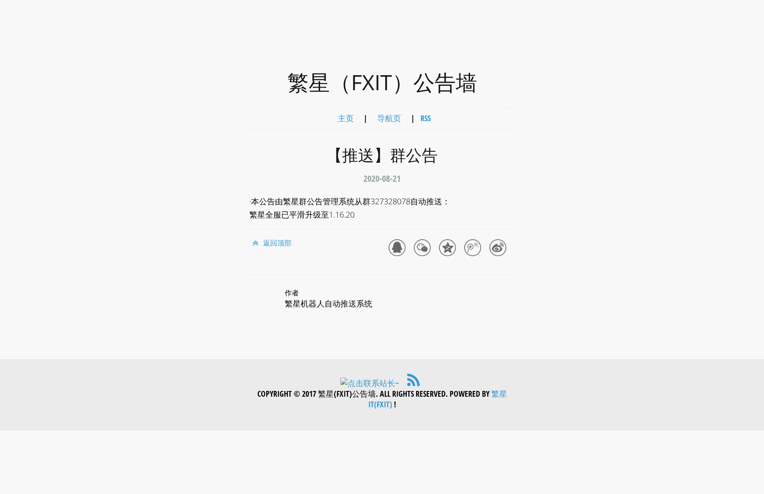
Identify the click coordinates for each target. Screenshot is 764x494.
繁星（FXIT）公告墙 (382, 82)
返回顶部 (276, 243)
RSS (425, 118)
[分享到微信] (424, 249)
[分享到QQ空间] (449, 249)
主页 (346, 118)
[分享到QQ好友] (399, 249)
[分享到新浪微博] (499, 249)
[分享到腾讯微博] (474, 249)
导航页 (389, 118)
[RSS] (413, 383)
